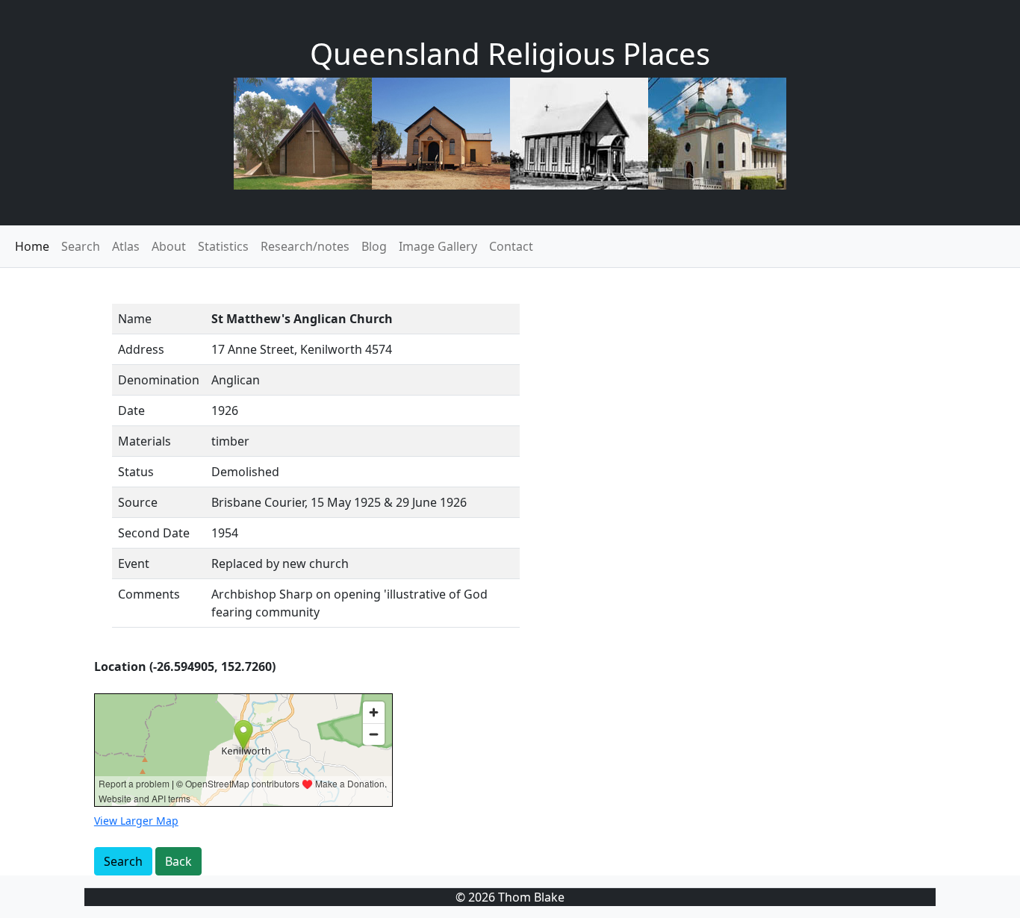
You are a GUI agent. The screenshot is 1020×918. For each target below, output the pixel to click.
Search (80, 246)
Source (138, 502)
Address (141, 349)
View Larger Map (136, 821)
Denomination (158, 380)
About (169, 246)
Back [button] (178, 861)
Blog (374, 246)
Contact (511, 246)
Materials (144, 441)
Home (32, 246)
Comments (149, 594)
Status (136, 471)
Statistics (223, 246)
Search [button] (123, 861)
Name (135, 318)
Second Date (154, 533)
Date (131, 410)
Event (133, 563)
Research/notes (305, 246)
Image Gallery (438, 246)
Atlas (126, 246)
